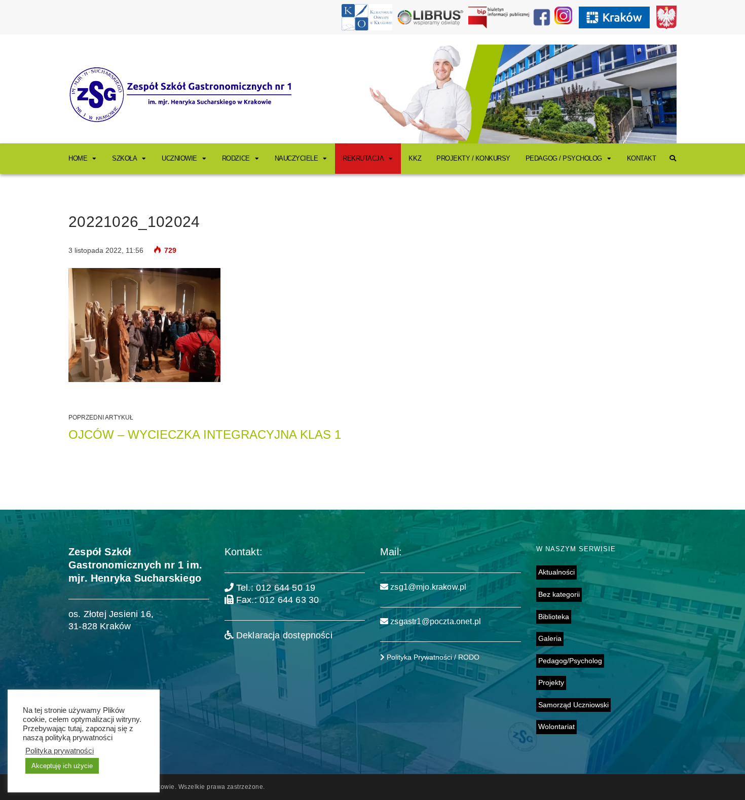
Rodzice (236, 158)
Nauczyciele (296, 158)
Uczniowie (179, 158)
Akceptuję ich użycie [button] (62, 766)
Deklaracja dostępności (283, 635)
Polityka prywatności (59, 751)
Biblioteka (553, 617)
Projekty (551, 682)
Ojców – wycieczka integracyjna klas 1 (204, 434)
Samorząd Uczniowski (573, 705)
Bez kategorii (559, 594)
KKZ (414, 158)
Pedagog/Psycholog (570, 661)
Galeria (550, 638)
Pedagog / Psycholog (564, 158)
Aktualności (556, 572)
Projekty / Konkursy (473, 158)
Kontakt (641, 158)
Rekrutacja (363, 158)
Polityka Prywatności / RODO (432, 657)
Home (77, 158)
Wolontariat (556, 726)
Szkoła (124, 158)
